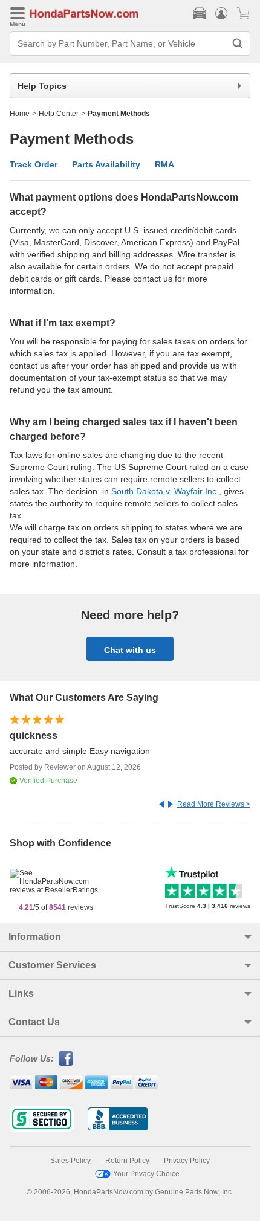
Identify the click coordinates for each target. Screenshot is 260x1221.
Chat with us (130, 650)
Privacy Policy (187, 1160)
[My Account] (221, 13)
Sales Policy (70, 1160)
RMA (164, 164)
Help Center (59, 113)
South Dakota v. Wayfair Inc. (165, 491)
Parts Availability (106, 164)
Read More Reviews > (213, 804)
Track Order (33, 164)
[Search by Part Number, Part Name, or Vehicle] (237, 43)
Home (20, 113)
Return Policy (127, 1160)
